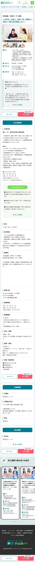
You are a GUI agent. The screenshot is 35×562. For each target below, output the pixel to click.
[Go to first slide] (32, 33)
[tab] (9, 521)
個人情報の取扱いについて (8, 533)
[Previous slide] (3, 33)
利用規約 (19, 533)
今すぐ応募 (26, 114)
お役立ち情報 (19, 530)
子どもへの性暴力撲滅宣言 (17, 535)
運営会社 (4, 530)
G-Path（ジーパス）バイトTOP (10, 6)
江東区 (31, 6)
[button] (6, 45)
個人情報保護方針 (28, 530)
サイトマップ (11, 530)
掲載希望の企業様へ (28, 533)
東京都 (24, 6)
